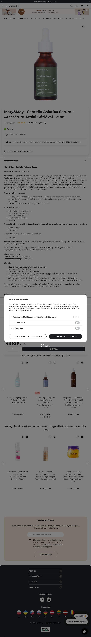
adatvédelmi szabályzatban (17, 310)
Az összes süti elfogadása (65, 336)
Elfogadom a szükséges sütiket (28, 336)
